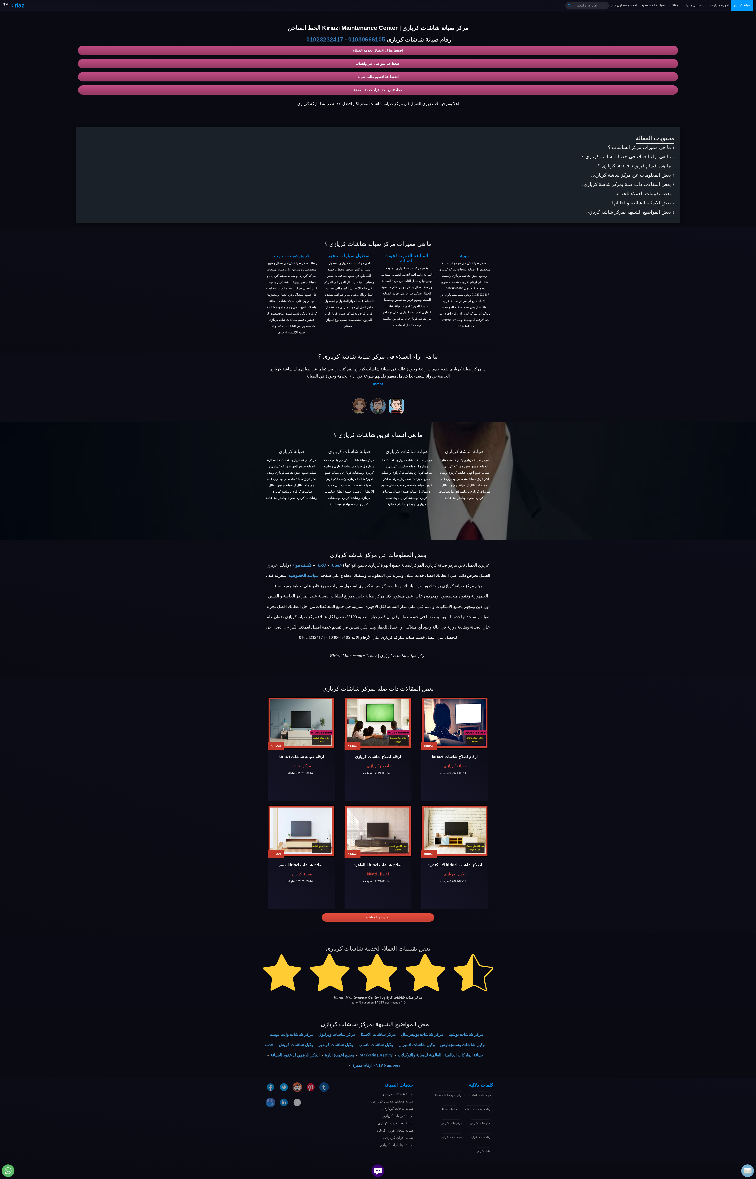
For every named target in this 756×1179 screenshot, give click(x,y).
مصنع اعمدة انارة (339, 1055)
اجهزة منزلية (720, 5)
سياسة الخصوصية (653, 5)
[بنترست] (310, 1087)
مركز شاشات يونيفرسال (422, 1034)
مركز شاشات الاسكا (378, 1034)
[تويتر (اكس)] (284, 1087)
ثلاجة (321, 565)
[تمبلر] (324, 1087)
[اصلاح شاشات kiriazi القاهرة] (378, 831)
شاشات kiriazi (449, 1109)
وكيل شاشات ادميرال (416, 1044)
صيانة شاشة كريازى (464, 451)
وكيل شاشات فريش (296, 1044)
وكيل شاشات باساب (376, 1044)
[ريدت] (297, 1087)
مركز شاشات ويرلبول (337, 1034)
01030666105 (366, 39)
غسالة (336, 565)
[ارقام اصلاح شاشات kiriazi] (454, 723)
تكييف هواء (302, 565)
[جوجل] (270, 1102)
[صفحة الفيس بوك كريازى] (270, 1087)
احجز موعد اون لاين (624, 5)
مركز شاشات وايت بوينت (291, 1034)
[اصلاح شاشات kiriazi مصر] (301, 831)
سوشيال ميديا (695, 5)
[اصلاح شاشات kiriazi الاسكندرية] (454, 831)
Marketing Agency (376, 1055)
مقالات (673, 5)
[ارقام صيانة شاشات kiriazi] (301, 723)
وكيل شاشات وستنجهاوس (462, 1044)
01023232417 (324, 39)
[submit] (569, 5)
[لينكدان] (284, 1102)
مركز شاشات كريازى (451, 1123)
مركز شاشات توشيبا (465, 1034)
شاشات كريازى (483, 1151)
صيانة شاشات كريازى (349, 451)
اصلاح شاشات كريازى (480, 1123)
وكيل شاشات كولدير (336, 1044)
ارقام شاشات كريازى (480, 1137)
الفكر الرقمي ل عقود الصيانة (295, 1055)
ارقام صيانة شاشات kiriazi (478, 1109)
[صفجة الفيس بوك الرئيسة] (297, 1102)
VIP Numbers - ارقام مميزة (376, 1065)
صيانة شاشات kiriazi (481, 1095)
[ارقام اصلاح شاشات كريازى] (378, 723)
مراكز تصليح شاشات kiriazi (448, 1095)
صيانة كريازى (742, 5)
